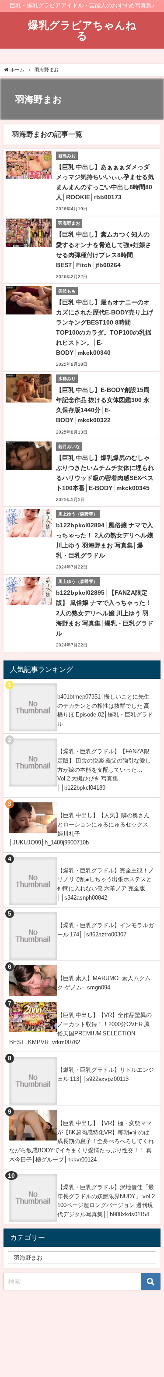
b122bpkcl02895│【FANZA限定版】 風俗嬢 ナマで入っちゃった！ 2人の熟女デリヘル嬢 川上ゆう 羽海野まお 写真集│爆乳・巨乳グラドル (105, 613)
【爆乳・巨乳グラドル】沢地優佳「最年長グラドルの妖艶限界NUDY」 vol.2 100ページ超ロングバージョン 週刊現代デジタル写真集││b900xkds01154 (106, 1200)
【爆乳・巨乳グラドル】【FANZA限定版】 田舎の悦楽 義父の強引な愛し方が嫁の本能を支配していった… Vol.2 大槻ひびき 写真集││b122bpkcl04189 (104, 770)
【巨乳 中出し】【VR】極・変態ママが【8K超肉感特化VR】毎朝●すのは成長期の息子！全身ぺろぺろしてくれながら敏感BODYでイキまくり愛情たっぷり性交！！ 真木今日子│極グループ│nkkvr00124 (81, 1141)
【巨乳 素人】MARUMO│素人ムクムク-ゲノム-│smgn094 (103, 982)
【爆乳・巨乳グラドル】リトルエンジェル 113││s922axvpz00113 (105, 1074)
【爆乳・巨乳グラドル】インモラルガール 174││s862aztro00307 (105, 929)
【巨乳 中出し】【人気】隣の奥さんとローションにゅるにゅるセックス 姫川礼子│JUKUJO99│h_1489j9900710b (79, 828)
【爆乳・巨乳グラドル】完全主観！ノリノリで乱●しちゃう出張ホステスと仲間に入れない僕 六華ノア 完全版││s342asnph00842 (105, 884)
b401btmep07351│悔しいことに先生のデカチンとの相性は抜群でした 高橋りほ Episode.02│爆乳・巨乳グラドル (105, 710)
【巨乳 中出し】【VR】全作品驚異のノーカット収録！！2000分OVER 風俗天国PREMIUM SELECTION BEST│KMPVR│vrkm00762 (80, 1028)
